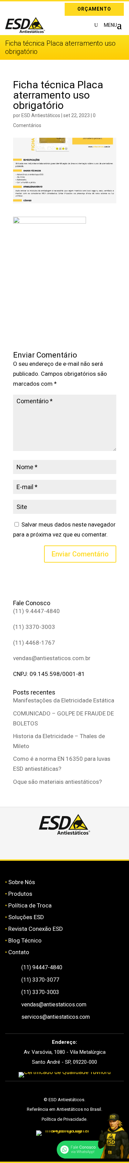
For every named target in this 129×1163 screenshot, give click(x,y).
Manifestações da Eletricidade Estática (63, 700)
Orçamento (94, 9)
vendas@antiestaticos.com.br (51, 658)
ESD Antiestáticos (40, 115)
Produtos (20, 893)
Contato (18, 952)
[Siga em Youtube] (89, 847)
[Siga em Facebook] (57, 847)
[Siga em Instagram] (10, 8)
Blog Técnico (25, 940)
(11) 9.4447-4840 (36, 611)
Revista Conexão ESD (35, 928)
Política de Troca (30, 905)
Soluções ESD (26, 917)
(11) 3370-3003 (34, 626)
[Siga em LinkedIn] (20, 8)
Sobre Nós (21, 882)
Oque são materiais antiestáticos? (57, 781)
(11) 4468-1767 (34, 642)
